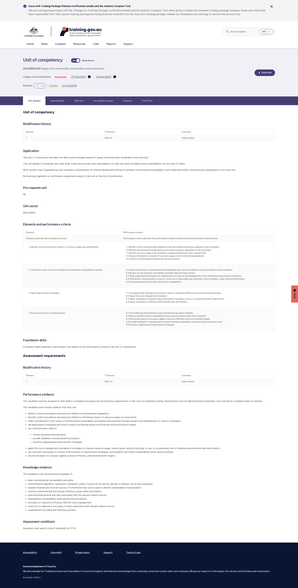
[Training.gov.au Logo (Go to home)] (76, 32)
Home (30, 43)
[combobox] (243, 31)
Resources (79, 43)
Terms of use (133, 552)
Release (27, 85)
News (44, 43)
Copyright (56, 552)
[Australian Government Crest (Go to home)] (37, 32)
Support (128, 43)
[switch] (75, 60)
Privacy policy (82, 552)
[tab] (34, 100)
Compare (60, 43)
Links (96, 43)
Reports (111, 43)
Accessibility (30, 552)
